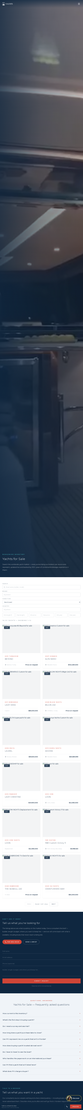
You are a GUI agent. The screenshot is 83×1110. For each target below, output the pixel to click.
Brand (4, 591)
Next (54, 904)
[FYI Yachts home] (7, 4)
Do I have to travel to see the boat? (41, 1052)
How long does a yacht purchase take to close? (41, 1033)
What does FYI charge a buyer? (41, 1071)
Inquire (75, 1106)
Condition (6, 598)
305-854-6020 (13, 942)
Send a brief (31, 942)
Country (5, 606)
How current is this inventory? (41, 1013)
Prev (29, 904)
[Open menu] (79, 4)
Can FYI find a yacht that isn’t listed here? (41, 1065)
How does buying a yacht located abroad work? (41, 1046)
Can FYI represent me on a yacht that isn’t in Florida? (41, 1039)
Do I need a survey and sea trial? (41, 1026)
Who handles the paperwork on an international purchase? (41, 1058)
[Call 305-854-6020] (67, 1106)
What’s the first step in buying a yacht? (41, 1020)
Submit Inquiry (41, 981)
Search (5, 583)
